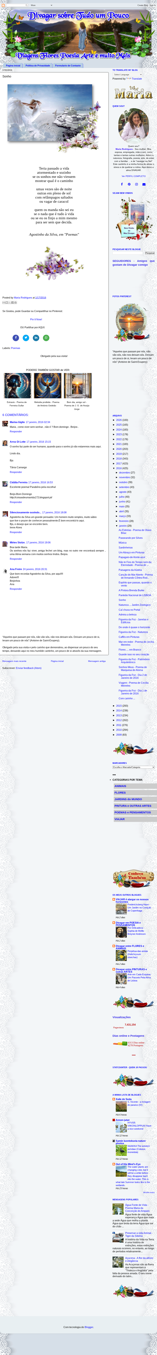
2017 (119, 463)
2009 (119, 734)
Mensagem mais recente (14, 661)
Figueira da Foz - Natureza (133, 632)
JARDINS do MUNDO (128, 799)
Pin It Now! (36, 319)
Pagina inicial (13, 65)
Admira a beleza (127, 614)
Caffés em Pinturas (129, 636)
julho (122, 496)
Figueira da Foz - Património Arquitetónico (134, 661)
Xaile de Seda (124, 1099)
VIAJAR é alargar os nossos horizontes (132, 900)
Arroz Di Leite (18, 441)
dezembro (125, 472)
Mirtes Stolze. (17, 542)
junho (122, 501)
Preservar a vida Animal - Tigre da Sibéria (139, 1234)
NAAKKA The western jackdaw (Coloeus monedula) (139, 1149)
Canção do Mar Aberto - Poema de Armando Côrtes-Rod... (136, 576)
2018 (119, 458)
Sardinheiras (126, 547)
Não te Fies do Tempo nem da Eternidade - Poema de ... (135, 563)
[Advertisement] (134, 391)
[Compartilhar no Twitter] (26, 338)
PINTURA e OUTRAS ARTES (133, 805)
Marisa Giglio (17, 422)
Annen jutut (122, 1120)
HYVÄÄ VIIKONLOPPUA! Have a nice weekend (139, 1125)
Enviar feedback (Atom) (28, 668)
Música (122, 542)
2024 (119, 429)
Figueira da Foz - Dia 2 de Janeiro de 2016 (133, 676)
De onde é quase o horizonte (134, 627)
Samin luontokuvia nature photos (131, 1142)
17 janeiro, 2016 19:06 (38, 542)
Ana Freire (16, 569)
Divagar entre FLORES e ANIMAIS (130, 947)
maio (122, 506)
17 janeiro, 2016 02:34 (38, 422)
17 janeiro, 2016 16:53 (40, 482)
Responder (16, 431)
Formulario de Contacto (68, 65)
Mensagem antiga (97, 661)
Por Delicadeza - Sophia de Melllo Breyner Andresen (137, 930)
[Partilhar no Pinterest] (15, 302)
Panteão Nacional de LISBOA (135, 595)
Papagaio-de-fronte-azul (132, 557)
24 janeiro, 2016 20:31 (35, 569)
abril (121, 511)
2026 (119, 420)
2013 (119, 715)
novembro (125, 477)
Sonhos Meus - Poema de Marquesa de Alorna (133, 668)
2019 (119, 453)
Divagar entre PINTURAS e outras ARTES (131, 970)
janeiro (123, 525)
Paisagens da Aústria (130, 569)
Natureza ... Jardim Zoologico (135, 604)
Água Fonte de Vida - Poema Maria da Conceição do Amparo (137, 1208)
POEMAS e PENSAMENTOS (133, 812)
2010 (119, 729)
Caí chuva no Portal (129, 609)
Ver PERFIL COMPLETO (134, 176)
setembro (124, 487)
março (122, 516)
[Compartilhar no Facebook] (16, 338)
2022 (119, 439)
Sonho (122, 600)
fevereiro (124, 521)
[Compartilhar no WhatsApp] (46, 338)
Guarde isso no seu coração (134, 654)
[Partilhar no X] (9, 302)
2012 (119, 720)
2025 (119, 424)
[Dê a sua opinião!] (6, 302)
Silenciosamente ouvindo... (25, 512)
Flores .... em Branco (130, 649)
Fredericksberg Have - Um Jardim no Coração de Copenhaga (139, 907)
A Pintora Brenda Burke (131, 590)
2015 (119, 705)
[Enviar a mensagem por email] (3, 302)
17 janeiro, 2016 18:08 (54, 512)
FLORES (120, 792)
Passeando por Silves (131, 537)
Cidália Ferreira (18, 482)
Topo (151, 1349)
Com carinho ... (127, 698)
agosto (123, 491)
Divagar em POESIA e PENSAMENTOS (128, 923)
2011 (119, 725)
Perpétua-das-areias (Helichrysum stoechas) (138, 954)
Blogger (89, 1327)
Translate (137, 78)
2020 (119, 449)
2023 (119, 434)
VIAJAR (120, 819)
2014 (119, 710)
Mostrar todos (149, 1192)
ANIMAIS (120, 786)
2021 (119, 444)
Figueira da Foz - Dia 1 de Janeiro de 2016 (133, 692)
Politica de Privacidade (38, 65)
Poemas (15, 348)
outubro (123, 482)
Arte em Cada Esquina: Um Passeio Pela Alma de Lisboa (139, 977)
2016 (119, 468)
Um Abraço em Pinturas (131, 552)
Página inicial (57, 661)
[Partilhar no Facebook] (12, 302)
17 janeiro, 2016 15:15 (39, 441)
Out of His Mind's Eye (128, 1164)
